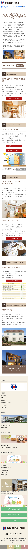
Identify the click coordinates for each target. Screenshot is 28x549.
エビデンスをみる (14, 280)
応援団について (4, 472)
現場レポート (4, 407)
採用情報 (3, 400)
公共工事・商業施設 (6, 425)
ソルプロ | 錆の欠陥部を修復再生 (9, 447)
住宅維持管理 (4, 427)
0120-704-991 (16, 533)
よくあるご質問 (4, 470)
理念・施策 (3, 395)
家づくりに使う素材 (14, 98)
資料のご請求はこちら (14, 515)
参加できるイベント (14, 146)
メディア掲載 (4, 405)
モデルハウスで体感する (14, 150)
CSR (2, 397)
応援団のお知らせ (5, 475)
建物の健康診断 (4, 445)
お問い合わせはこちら (14, 509)
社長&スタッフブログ (6, 402)
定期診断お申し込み (6, 467)
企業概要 (3, 393)
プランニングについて (14, 238)
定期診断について (5, 465)
